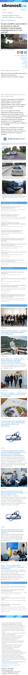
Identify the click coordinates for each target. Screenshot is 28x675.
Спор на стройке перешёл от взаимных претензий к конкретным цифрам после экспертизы (14, 332)
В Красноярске (11, 20)
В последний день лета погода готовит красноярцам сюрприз (13, 598)
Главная (3, 20)
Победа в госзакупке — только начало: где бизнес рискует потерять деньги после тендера (14, 394)
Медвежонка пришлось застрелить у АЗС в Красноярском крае (10, 605)
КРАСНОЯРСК (10, 1)
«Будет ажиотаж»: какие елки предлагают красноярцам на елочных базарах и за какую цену (13, 286)
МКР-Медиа (9, 12)
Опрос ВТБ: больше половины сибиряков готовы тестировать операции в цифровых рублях (12, 231)
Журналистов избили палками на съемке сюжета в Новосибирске (12, 272)
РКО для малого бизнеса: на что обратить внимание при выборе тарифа (14, 252)
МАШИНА (25, 62)
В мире (11, 15)
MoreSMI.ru (6, 666)
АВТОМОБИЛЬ (24, 58)
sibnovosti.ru (22, 629)
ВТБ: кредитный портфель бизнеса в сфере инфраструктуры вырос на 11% (11, 207)
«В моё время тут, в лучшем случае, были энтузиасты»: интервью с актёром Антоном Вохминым (12, 360)
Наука (2, 448)
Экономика (19, 17)
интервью (3, 356)
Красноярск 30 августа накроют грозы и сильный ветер (13, 586)
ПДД (26, 65)
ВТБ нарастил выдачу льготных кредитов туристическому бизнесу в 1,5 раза (10, 215)
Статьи (4, 12)
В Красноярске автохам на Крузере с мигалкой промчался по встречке (13, 161)
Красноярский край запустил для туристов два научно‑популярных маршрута (12, 531)
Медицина (4, 488)
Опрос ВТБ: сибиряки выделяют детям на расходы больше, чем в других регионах (12, 260)
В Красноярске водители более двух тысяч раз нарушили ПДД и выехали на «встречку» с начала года (13, 178)
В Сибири (5, 15)
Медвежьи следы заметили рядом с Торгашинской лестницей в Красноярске (12, 590)
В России (16, 15)
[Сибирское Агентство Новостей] (14, 5)
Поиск (23, 9)
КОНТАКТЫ (9, 616)
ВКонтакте (21, 139)
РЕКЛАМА (19, 616)
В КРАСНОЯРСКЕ (23, 57)
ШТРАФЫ (25, 67)
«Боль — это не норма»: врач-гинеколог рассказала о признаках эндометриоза (12, 566)
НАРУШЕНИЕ (24, 63)
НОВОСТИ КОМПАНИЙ (10, 203)
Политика (5, 17)
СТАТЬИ (5, 305)
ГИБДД (25, 61)
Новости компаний (6, 418)
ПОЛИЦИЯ (25, 66)
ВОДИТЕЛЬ (24, 60)
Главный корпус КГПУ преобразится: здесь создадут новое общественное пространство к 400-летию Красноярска (13, 239)
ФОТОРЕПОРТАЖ (8, 268)
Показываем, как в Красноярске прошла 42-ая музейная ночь (13, 279)
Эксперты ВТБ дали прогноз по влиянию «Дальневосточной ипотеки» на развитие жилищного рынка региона (13, 224)
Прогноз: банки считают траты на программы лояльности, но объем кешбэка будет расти (14, 244)
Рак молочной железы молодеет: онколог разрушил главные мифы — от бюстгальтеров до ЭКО (14, 492)
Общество (12, 17)
